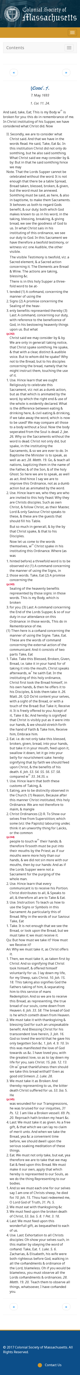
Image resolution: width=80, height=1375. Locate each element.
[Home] (40, 13)
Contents (15, 47)
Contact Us (53, 1365)
